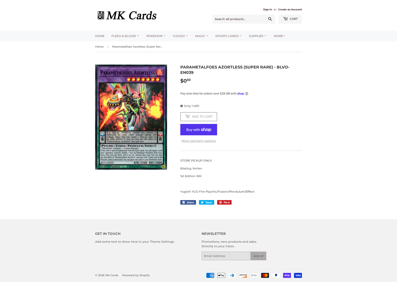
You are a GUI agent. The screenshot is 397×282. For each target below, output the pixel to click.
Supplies (256, 36)
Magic (200, 36)
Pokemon (154, 36)
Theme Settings (162, 242)
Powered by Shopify (136, 275)
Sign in (267, 9)
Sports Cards (227, 36)
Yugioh (179, 36)
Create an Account (290, 9)
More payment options (199, 141)
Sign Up (258, 256)
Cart (293, 19)
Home (99, 36)
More (278, 36)
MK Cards (111, 275)
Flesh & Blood (124, 36)
